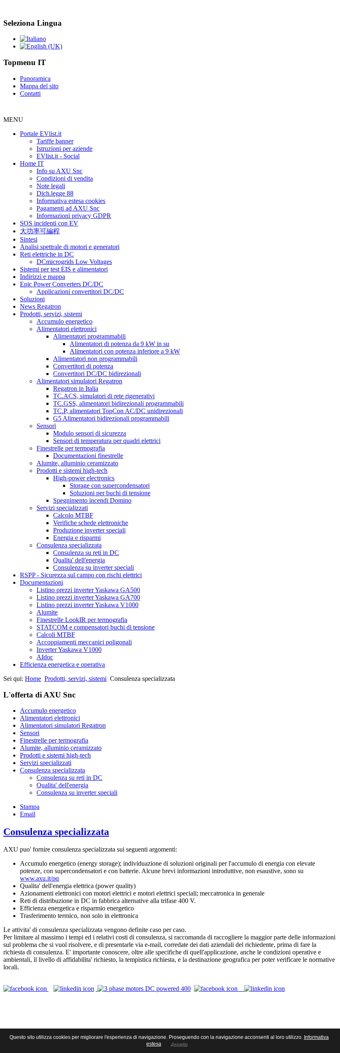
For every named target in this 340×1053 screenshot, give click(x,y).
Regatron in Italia (75, 388)
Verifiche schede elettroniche (90, 522)
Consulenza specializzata (69, 545)
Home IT (32, 163)
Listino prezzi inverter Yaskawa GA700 (88, 597)
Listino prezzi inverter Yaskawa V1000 (87, 604)
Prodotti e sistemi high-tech (71, 470)
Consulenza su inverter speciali (93, 567)
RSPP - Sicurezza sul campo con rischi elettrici (81, 575)
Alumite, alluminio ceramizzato (77, 463)
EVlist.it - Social (58, 156)
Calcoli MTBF (55, 634)
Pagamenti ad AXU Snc (68, 208)
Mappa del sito (39, 86)
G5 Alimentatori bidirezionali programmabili (111, 418)
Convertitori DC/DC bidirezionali (97, 373)
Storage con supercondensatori (110, 485)
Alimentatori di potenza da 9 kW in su (119, 343)
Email (27, 814)
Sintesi (28, 239)
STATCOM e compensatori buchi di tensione (95, 627)
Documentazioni (41, 582)
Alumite (47, 612)
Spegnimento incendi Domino (92, 500)
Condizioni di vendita (64, 178)
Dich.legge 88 (54, 193)
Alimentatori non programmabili (95, 358)
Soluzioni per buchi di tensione (110, 492)
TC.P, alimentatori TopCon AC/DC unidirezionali (118, 410)
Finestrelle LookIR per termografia (81, 619)
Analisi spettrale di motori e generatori (69, 246)
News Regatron (40, 306)
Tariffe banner (54, 141)
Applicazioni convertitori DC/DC (80, 291)
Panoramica (35, 78)
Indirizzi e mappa (42, 276)
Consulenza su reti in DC (86, 552)
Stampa (29, 806)
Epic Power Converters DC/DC (61, 284)
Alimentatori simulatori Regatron (79, 381)
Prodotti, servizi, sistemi (51, 313)
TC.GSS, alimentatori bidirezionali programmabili (118, 403)
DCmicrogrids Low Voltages (74, 261)
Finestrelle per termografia (70, 448)
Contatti (30, 93)
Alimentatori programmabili (89, 336)
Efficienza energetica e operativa (62, 664)
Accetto (178, 1044)
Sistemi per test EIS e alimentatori (64, 269)
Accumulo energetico (64, 321)
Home (33, 678)
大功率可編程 (40, 231)
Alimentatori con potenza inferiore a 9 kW (125, 351)
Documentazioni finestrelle (88, 455)
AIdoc (44, 657)
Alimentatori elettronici (66, 328)
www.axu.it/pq (39, 878)
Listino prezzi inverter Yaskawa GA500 (88, 589)
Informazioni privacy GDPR (73, 215)
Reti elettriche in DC (47, 254)
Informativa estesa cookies (70, 200)
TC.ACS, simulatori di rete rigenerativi (104, 395)
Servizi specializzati (62, 507)
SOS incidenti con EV (49, 223)
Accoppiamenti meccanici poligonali (84, 642)
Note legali (50, 185)
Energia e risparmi (77, 537)
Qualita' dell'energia (79, 560)
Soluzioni (32, 299)
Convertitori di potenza (83, 366)
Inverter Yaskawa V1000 (69, 649)
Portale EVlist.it (40, 133)
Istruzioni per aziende (64, 148)
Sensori (46, 425)
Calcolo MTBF (73, 515)
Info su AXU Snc (59, 170)
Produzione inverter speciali (89, 530)
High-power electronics (83, 478)
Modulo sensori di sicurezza (89, 433)
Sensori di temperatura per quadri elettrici (106, 440)
